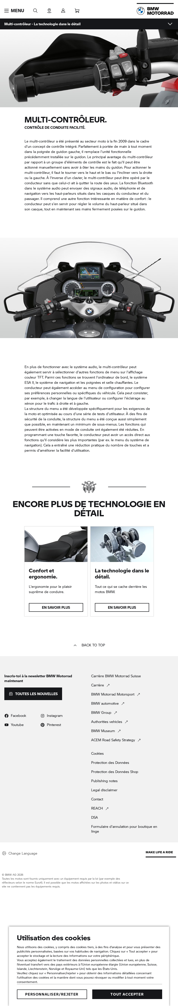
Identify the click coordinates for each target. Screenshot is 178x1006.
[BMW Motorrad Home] (155, 11)
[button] (14, 11)
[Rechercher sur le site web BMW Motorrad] (35, 9)
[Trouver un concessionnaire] (49, 9)
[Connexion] (63, 9)
